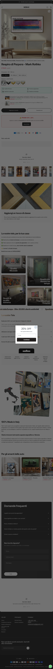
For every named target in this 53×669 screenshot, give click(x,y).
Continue (27, 340)
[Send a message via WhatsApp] (50, 666)
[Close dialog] (36, 327)
